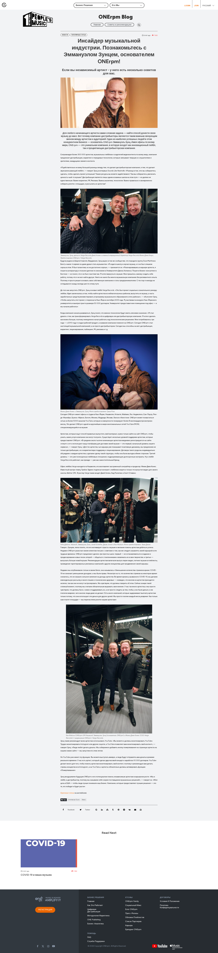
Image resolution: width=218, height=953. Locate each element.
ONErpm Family (132, 901)
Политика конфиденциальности (169, 906)
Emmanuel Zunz (73, 800)
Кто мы (129, 897)
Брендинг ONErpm (133, 929)
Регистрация (45, 910)
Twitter (43, 946)
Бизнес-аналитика (95, 924)
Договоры (165, 897)
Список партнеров (133, 921)
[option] (49, 859)
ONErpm (106, 946)
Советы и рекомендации (119, 25)
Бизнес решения (95, 897)
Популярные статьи (78, 35)
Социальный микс (133, 905)
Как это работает (95, 905)
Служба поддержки (96, 941)
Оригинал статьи (67, 793)
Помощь (91, 933)
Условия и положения (169, 901)
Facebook (37, 946)
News (84, 800)
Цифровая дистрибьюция (93, 910)
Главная (97, 25)
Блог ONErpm (131, 909)
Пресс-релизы (131, 913)
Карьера (128, 925)
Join (196, 6)
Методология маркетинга (98, 915)
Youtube (53, 946)
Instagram (48, 946)
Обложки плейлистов (134, 917)
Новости (65, 35)
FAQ (89, 937)
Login (187, 6)
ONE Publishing (94, 920)
